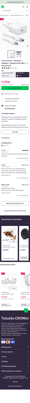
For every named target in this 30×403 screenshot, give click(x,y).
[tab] (11, 54)
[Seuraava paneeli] (27, 223)
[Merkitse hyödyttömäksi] (28, 160)
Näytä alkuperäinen (5, 175)
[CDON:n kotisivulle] (2, 7)
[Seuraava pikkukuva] (25, 54)
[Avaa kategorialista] (27, 7)
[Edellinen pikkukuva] (5, 54)
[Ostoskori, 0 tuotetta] (23, 7)
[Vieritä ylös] (26, 310)
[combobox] (15, 10)
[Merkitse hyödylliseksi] (25, 160)
